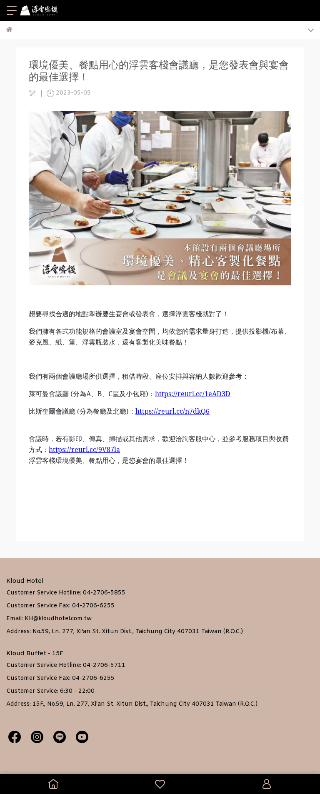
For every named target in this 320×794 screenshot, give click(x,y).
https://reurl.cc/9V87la (84, 449)
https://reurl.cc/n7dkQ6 (172, 411)
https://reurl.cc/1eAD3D (192, 393)
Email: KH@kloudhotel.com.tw (49, 619)
